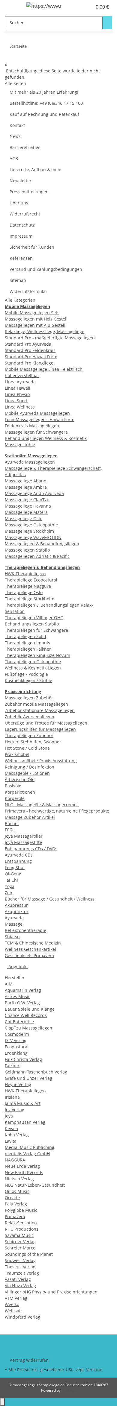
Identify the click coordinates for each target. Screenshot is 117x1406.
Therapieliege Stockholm (29, 599)
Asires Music (17, 996)
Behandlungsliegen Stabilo (32, 624)
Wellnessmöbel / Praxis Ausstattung (41, 760)
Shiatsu (12, 936)
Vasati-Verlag (18, 1279)
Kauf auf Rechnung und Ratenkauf (44, 114)
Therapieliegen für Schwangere (36, 630)
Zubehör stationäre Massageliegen (40, 710)
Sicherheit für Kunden (32, 247)
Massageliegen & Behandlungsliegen (42, 543)
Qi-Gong (13, 874)
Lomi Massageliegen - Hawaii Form (39, 419)
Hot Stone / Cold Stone (27, 748)
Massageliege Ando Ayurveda (34, 493)
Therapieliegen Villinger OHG (34, 617)
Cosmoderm (17, 1034)
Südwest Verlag (20, 1260)
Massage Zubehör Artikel (30, 817)
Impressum (21, 236)
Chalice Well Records (26, 1015)
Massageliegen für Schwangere (36, 432)
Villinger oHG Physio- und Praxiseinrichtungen (51, 1292)
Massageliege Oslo (23, 518)
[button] (81, 7)
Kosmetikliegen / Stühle (28, 680)
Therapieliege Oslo (24, 592)
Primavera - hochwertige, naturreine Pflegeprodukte (57, 811)
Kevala (11, 1128)
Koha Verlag (17, 1135)
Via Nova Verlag (20, 1285)
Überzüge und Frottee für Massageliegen (46, 723)
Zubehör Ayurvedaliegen (29, 716)
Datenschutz (22, 225)
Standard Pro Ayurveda (28, 344)
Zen (8, 892)
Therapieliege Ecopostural (31, 580)
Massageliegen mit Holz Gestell (36, 319)
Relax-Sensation (21, 1223)
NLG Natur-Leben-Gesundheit (35, 1185)
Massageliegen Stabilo (27, 550)
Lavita (10, 1141)
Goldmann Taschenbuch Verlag (36, 1072)
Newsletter (21, 180)
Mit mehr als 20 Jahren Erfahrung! (44, 92)
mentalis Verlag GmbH (27, 1153)
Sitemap (18, 280)
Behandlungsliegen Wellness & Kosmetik (46, 438)
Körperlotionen (20, 792)
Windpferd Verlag (22, 1317)
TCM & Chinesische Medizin (33, 943)
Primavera (15, 1216)
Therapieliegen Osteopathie (33, 661)
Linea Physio (17, 394)
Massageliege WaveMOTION (33, 537)
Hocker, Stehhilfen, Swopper (33, 742)
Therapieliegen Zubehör (29, 735)
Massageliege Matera (26, 512)
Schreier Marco (20, 1248)
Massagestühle (20, 444)
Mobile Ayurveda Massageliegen (37, 413)
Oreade (12, 1197)
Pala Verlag (16, 1204)
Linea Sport (16, 400)
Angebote (17, 966)
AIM (9, 984)
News (15, 136)
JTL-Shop (69, 1390)
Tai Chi (11, 880)
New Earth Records (24, 1172)
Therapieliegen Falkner (28, 649)
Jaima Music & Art (22, 1103)
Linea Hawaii (17, 388)
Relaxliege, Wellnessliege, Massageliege (44, 331)
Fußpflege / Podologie (26, 674)
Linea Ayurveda (20, 382)
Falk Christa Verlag (23, 1059)
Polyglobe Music (21, 1210)
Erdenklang (16, 1053)
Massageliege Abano (25, 481)
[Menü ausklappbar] (12, 7)
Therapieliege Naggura (28, 586)
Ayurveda (14, 918)
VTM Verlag (16, 1298)
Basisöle (13, 786)
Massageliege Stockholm (29, 531)
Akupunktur (16, 911)
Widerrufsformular (28, 291)
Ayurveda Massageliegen (30, 462)
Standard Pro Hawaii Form (31, 356)
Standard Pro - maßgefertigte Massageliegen (50, 338)
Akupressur (16, 905)
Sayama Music (19, 1235)
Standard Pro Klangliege (29, 363)
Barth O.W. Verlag (22, 1003)
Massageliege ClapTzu (27, 499)
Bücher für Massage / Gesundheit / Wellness (49, 899)
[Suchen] (107, 22)
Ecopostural (16, 1047)
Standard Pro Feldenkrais (30, 350)
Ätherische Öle (19, 779)
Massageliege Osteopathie (31, 525)
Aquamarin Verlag (23, 990)
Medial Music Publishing (29, 1147)
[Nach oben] (2, 1402)
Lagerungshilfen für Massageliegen (40, 729)
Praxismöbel (17, 754)
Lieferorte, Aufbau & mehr (36, 169)
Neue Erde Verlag (22, 1166)
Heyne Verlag (18, 1084)
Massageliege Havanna (28, 506)
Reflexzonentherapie (25, 930)
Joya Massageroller (24, 836)
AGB (14, 158)
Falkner (12, 1065)
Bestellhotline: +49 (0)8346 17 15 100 (46, 103)
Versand (94, 1369)
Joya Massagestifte (23, 842)
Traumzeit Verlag (22, 1273)
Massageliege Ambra (26, 487)
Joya (9, 1116)
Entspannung (18, 861)
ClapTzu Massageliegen (28, 1028)
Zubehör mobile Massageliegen (36, 704)
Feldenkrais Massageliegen (32, 426)
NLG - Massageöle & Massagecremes (42, 804)
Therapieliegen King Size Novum (37, 655)
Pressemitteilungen (29, 192)
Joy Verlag (14, 1109)
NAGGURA (15, 1160)
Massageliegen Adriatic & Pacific (37, 556)
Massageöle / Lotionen (27, 773)
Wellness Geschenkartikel (30, 949)
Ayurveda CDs (19, 855)
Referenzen (21, 258)
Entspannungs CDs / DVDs (31, 848)
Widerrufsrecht (25, 214)
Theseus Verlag (20, 1267)
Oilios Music (17, 1191)
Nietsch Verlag (19, 1179)
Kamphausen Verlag (25, 1122)
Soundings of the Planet (29, 1254)
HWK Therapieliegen (25, 573)
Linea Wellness (20, 407)
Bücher (12, 823)
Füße (10, 830)
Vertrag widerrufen (29, 1360)
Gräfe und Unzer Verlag (28, 1078)
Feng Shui (15, 867)
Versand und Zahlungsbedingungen (46, 269)
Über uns (19, 203)
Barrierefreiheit (25, 147)
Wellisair (13, 1311)
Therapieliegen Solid (25, 636)
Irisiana (12, 1097)
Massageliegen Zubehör (29, 698)
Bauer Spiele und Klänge (30, 1009)
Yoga (9, 886)
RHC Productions (21, 1229)
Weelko (12, 1304)
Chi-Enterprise (19, 1021)
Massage (13, 924)
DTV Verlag (15, 1040)
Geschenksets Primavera (29, 955)
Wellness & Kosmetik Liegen (33, 668)
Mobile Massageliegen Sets (32, 312)
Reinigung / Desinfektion (29, 767)
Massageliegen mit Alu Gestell (35, 325)
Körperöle (15, 798)
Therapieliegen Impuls (27, 643)
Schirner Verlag (20, 1241)
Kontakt (17, 125)
